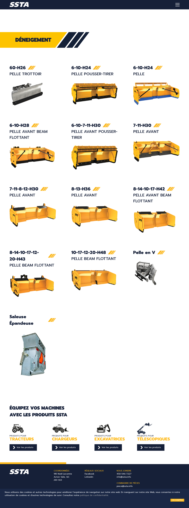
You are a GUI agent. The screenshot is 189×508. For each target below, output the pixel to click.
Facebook (89, 473)
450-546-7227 (124, 473)
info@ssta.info (124, 476)
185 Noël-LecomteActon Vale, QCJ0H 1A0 (63, 477)
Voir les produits (25, 447)
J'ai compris (177, 500)
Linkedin (89, 476)
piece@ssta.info (125, 486)
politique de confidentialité (94, 495)
